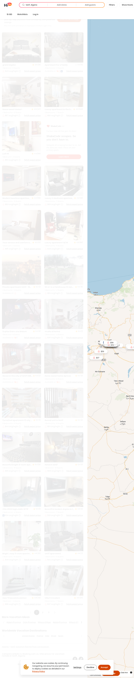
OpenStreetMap (95, 675)
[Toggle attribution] (131, 672)
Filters (112, 5)
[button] (9, 14)
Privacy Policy (38, 671)
